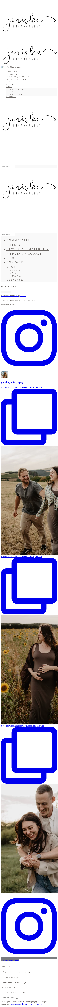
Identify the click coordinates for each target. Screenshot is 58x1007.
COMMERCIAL (13, 72)
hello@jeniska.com (9, 971)
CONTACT (11, 84)
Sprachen (11, 97)
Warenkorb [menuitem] (17, 89)
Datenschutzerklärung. (32, 1004)
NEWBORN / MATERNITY (18, 77)
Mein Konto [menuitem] (17, 94)
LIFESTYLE (11, 74)
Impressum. (16, 1004)
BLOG (9, 82)
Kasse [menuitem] (15, 92)
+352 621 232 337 (23, 971)
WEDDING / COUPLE (16, 79)
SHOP (9, 87)
